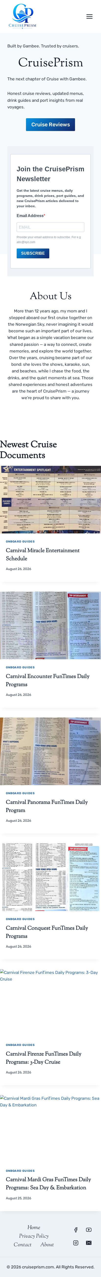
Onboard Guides (20, 541)
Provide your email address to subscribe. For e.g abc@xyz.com (49, 239)
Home (33, 1228)
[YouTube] (88, 1229)
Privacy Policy (34, 1236)
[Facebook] (75, 1229)
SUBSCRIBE (33, 253)
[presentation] (50, 499)
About (47, 1245)
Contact (23, 1245)
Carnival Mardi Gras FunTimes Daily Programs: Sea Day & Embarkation (48, 1184)
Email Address (30, 216)
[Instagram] (75, 1242)
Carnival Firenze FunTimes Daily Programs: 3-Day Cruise (43, 1058)
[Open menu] (89, 16)
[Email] (88, 1242)
